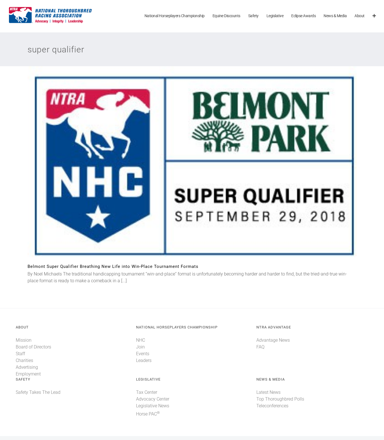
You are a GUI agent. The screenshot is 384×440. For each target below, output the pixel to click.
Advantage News (273, 340)
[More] (374, 16)
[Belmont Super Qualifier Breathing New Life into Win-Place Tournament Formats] (192, 165)
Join (140, 347)
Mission (23, 340)
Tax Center (146, 392)
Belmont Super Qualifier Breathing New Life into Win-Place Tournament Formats (182, 165)
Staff (20, 353)
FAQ (260, 347)
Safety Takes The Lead (38, 392)
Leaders (144, 360)
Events (142, 353)
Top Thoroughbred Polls (280, 399)
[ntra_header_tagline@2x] (50, 8)
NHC (140, 340)
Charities (24, 360)
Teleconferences (272, 405)
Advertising (27, 367)
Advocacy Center (152, 399)
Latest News (268, 392)
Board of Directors (33, 347)
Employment (28, 374)
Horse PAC (148, 414)
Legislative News (152, 405)
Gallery (201, 165)
